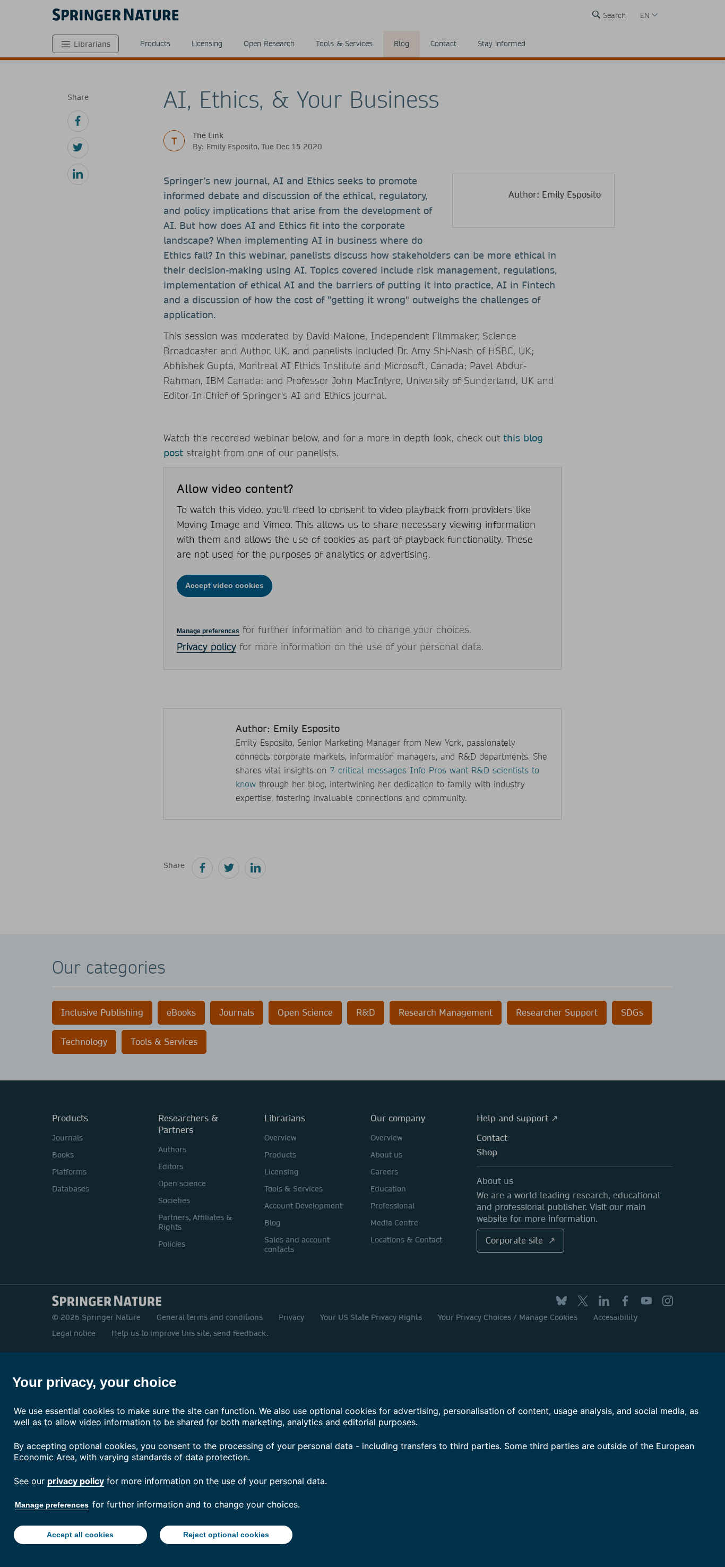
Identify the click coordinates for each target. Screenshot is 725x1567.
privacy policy (75, 1481)
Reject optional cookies (226, 1534)
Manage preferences (52, 1505)
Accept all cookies (80, 1534)
